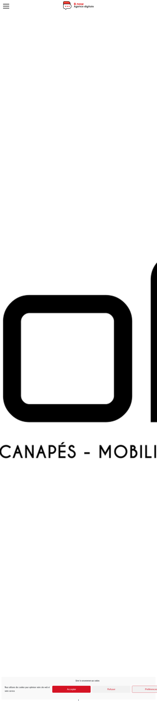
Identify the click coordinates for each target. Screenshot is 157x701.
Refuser (111, 689)
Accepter (71, 689)
